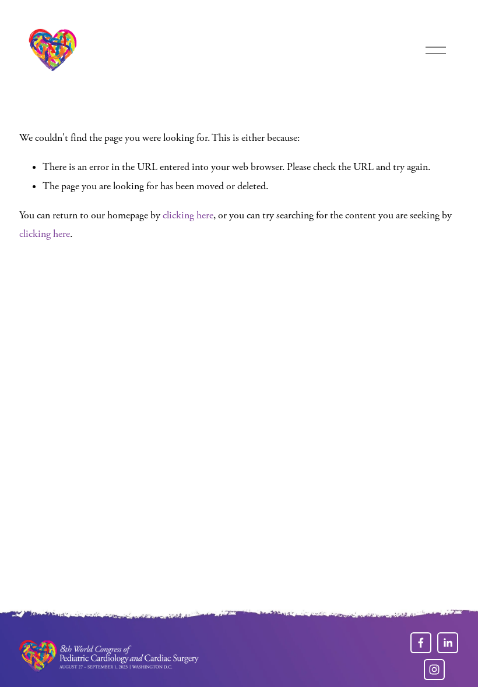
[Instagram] (434, 669)
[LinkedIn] (447, 642)
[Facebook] (420, 642)
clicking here (188, 215)
